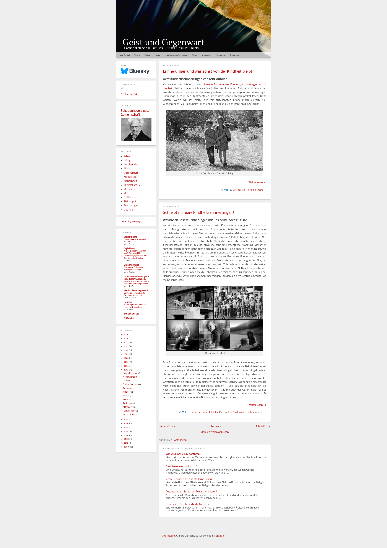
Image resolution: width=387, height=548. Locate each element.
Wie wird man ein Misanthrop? (183, 454)
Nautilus (128, 302)
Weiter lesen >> (257, 182)
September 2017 (130, 384)
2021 (126, 354)
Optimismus (131, 197)
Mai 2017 (127, 399)
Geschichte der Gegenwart (136, 291)
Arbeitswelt (207, 55)
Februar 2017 (129, 411)
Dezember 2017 (130, 373)
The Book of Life (131, 314)
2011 (126, 439)
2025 (126, 338)
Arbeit (127, 156)
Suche (157, 55)
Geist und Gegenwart (163, 42)
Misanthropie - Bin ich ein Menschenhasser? (191, 491)
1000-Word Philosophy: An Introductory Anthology (136, 278)
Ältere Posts (263, 426)
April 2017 (127, 403)
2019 (126, 362)
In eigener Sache (199, 412)
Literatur (213, 412)
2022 (126, 350)
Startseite (215, 426)
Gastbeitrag (239, 190)
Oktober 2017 (129, 381)
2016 (126, 419)
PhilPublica (129, 318)
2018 (126, 366)
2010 (126, 443)
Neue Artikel (124, 55)
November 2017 (130, 377)
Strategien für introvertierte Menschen (188, 504)
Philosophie (225, 412)
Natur (194, 55)
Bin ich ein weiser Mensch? (181, 466)
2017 (126, 370)
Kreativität (130, 177)
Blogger (220, 536)
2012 (126, 435)
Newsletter (221, 55)
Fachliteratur (131, 164)
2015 (126, 423)
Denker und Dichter (142, 55)
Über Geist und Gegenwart (176, 55)
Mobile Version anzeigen (215, 432)
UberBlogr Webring (131, 222)
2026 (126, 335)
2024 (126, 342)
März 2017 (128, 407)
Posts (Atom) (181, 440)
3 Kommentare (255, 190)
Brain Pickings (130, 237)
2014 (126, 427)
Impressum (235, 55)
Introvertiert (131, 172)
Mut (126, 193)
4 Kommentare (255, 412)
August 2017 (129, 388)
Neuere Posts (167, 426)
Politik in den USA (129, 94)
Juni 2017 (127, 396)
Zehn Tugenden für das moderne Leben (189, 479)
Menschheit (130, 181)
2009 (126, 447)
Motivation (130, 189)
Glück (127, 168)
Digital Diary (129, 248)
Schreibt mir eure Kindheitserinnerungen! (198, 213)
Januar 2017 (128, 415)
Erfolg (127, 160)
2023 (126, 346)
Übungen (129, 209)
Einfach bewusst (131, 265)
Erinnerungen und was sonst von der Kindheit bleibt (207, 72)
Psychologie (239, 412)
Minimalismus (132, 185)
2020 (126, 358)
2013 (126, 431)
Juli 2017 (127, 392)
